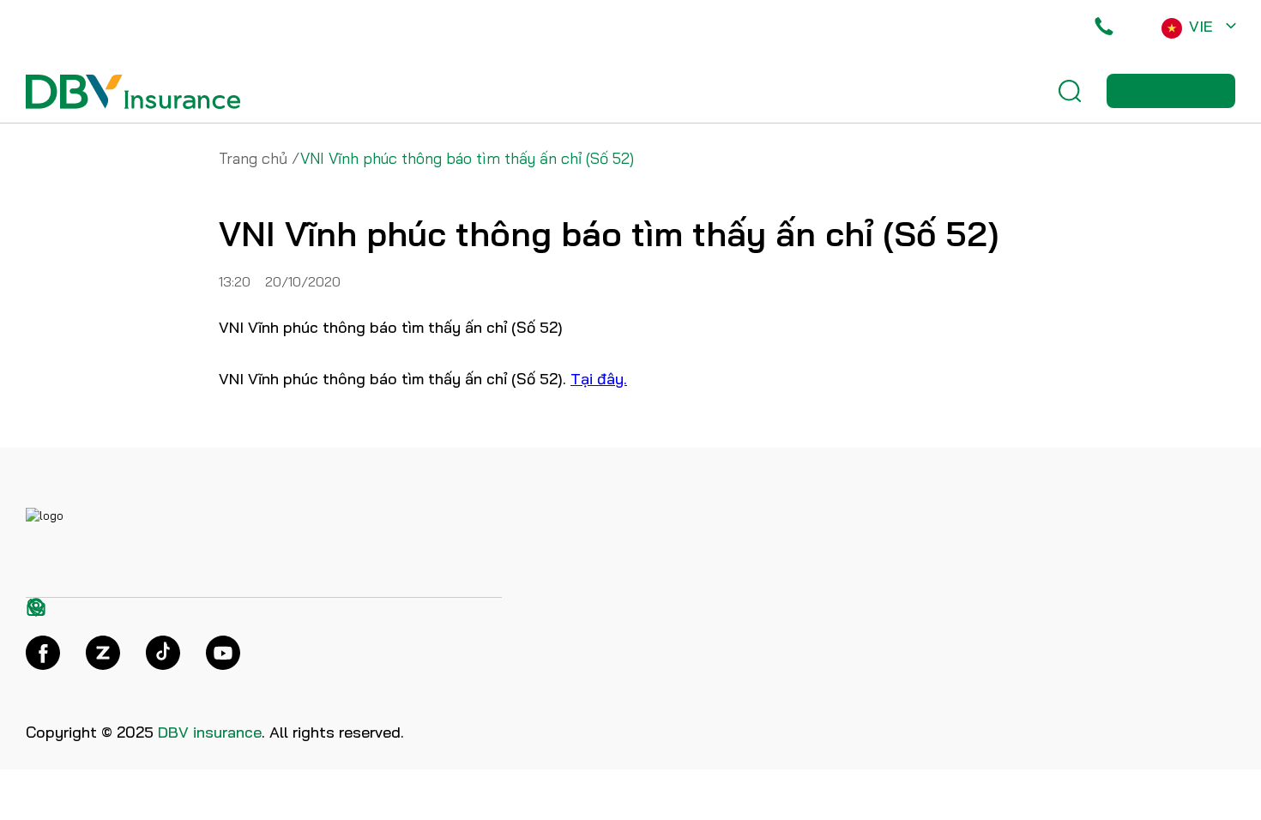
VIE (1201, 26)
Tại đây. (598, 379)
